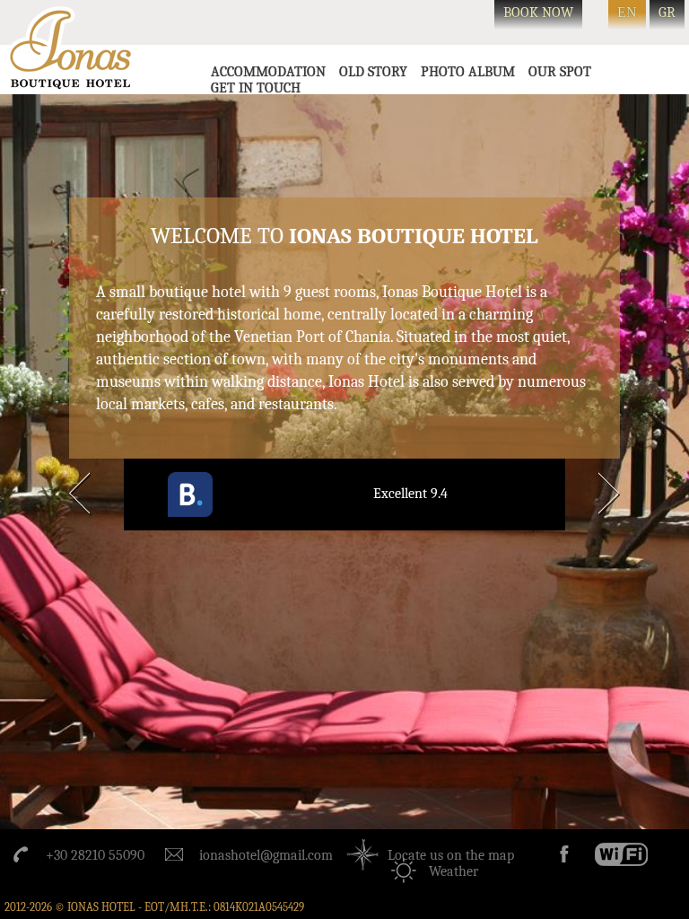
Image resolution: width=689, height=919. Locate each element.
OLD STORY (373, 72)
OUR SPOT (559, 72)
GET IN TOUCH (256, 88)
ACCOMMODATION (268, 72)
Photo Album (468, 72)
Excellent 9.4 (410, 494)
